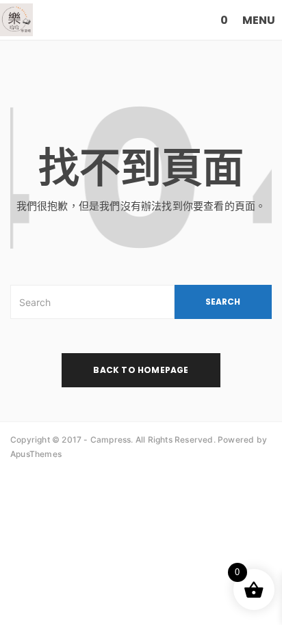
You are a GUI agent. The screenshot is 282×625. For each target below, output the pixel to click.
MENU (258, 20)
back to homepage (140, 370)
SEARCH (222, 301)
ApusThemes (36, 454)
